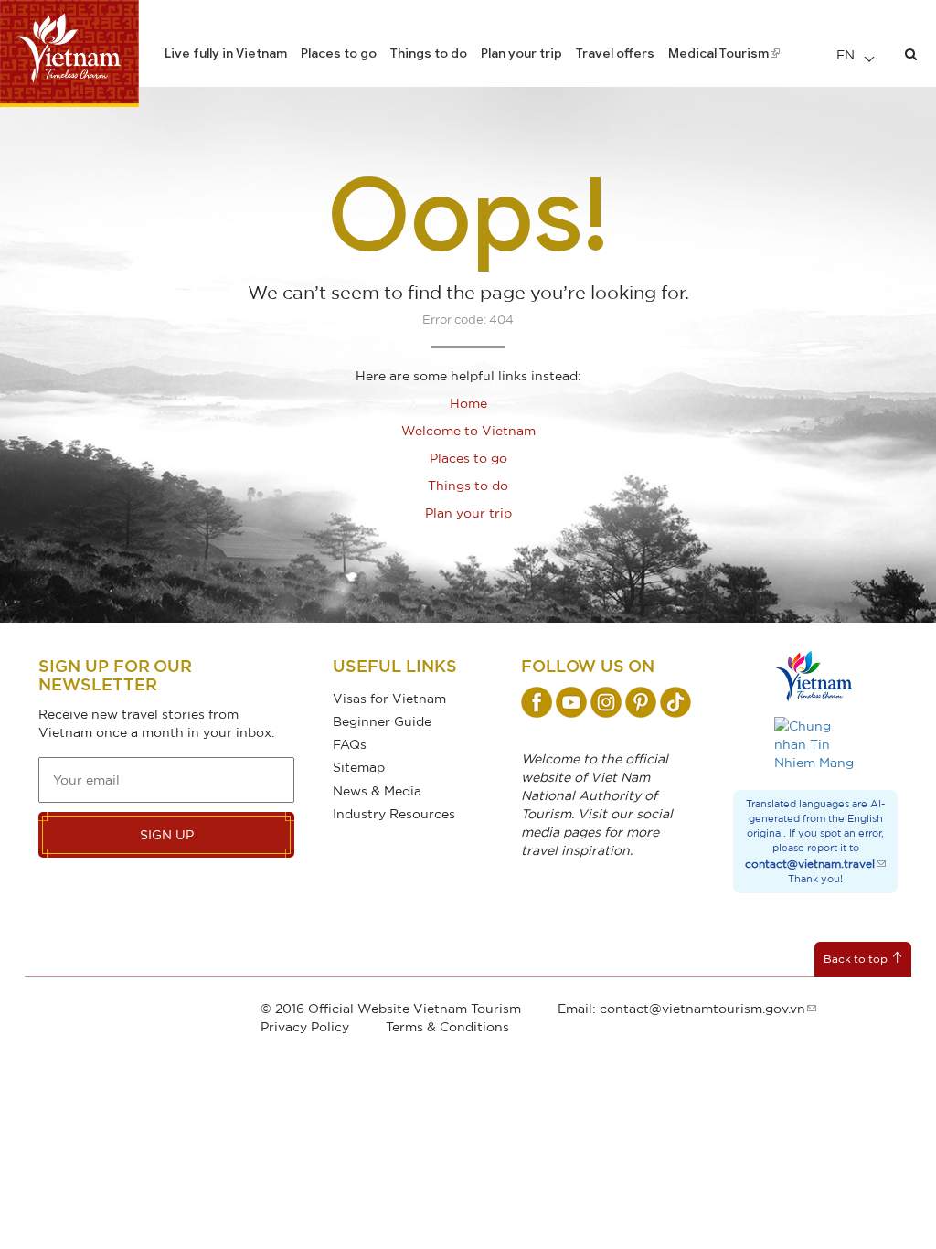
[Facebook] (536, 702)
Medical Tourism (718, 53)
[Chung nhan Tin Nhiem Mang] (815, 744)
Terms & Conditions (447, 1026)
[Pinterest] (640, 702)
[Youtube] (571, 702)
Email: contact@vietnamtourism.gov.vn (681, 1008)
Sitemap (359, 767)
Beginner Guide (382, 721)
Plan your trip (521, 53)
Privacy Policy (305, 1026)
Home (468, 403)
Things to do (428, 53)
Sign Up (167, 834)
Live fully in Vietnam (226, 53)
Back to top (856, 959)
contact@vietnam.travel (810, 864)
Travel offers (615, 53)
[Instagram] (606, 702)
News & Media (377, 790)
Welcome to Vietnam (468, 430)
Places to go (339, 53)
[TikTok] (675, 702)
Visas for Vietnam (389, 698)
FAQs (350, 744)
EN (847, 54)
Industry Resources (394, 813)
